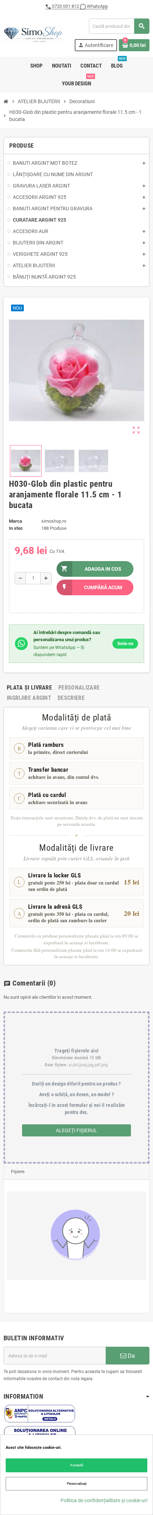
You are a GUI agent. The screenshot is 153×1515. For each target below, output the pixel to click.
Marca (15, 521)
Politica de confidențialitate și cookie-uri (103, 1500)
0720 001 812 (65, 6)
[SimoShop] (33, 34)
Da (130, 1355)
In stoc (16, 528)
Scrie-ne (125, 643)
